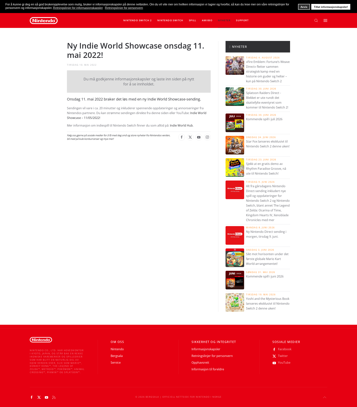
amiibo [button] (207, 20)
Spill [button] (192, 20)
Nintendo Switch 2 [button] (137, 20)
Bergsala (117, 356)
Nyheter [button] (224, 20)
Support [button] (242, 20)
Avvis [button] (303, 6)
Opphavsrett (200, 362)
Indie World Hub (181, 125)
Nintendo (117, 349)
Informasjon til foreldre (208, 369)
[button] (170, 20)
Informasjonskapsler (206, 349)
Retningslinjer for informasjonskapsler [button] (78, 7)
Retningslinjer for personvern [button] (124, 7)
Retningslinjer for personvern (212, 356)
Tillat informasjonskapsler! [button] (331, 6)
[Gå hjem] (44, 20)
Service (116, 362)
